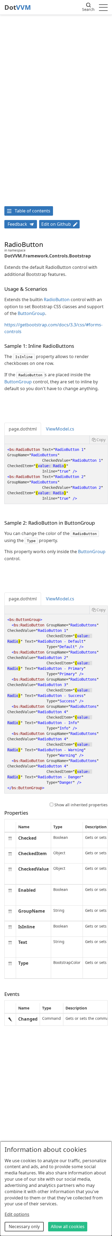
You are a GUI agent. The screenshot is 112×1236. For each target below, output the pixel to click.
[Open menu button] (103, 7)
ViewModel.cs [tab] (60, 429)
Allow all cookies (68, 1226)
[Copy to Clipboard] (98, 440)
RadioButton (57, 299)
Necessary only (24, 1226)
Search (88, 9)
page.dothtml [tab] (23, 429)
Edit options (17, 1214)
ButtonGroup (31, 313)
